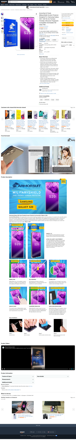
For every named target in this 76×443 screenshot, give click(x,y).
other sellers (53, 35)
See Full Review (30, 348)
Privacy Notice (29, 435)
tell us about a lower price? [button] (14, 389)
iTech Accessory (68, 29)
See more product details (44, 83)
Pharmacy (40, 4)
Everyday (44, 4)
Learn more (50, 90)
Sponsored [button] (2, 399)
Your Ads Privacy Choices (51, 435)
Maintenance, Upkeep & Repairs (20, 9)
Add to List (64, 38)
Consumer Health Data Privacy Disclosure (39, 435)
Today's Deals (11, 4)
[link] (10, 123)
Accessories (12, 9)
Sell (28, 4)
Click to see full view (21, 54)
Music (36, 4)
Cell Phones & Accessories (5, 9)
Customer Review (8, 348)
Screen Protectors (29, 9)
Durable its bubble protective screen (19, 348)
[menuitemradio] (71, 368)
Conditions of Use (23, 435)
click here (30, 386)
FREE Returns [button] (42, 34)
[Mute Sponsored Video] (32, 412)
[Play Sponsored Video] (53, 407)
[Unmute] (73, 369)
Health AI (6, 4)
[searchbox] (30, 2)
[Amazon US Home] (22, 432)
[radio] (2, 14)
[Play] (2, 368)
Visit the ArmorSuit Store (43, 26)
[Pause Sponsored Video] (32, 410)
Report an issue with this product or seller (48, 93)
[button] (2, 5)
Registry (31, 4)
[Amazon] (4, 1)
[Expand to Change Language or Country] (36, 432)
